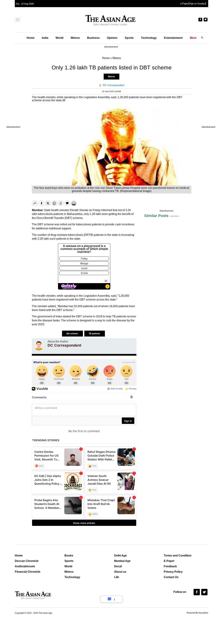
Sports (129, 37)
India (45, 37)
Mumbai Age (122, 560)
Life (116, 577)
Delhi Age (120, 555)
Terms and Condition (177, 555)
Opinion (112, 37)
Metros (75, 37)
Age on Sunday (197, 3)
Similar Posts (156, 216)
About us (120, 571)
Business (93, 37)
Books (68, 555)
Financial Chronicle (27, 571)
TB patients (95, 333)
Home (30, 37)
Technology (149, 37)
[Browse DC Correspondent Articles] (39, 345)
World (59, 37)
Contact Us (171, 577)
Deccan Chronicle (27, 560)
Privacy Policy (173, 571)
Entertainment (173, 37)
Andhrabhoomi (25, 566)
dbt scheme (72, 333)
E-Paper (169, 560)
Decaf (118, 566)
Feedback (170, 566)
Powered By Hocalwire (197, 613)
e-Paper (184, 3)
